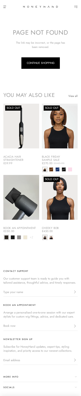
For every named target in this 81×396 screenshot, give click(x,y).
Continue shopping (40, 63)
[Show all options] (31, 237)
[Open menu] (4, 7)
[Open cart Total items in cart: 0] (76, 7)
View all (73, 96)
